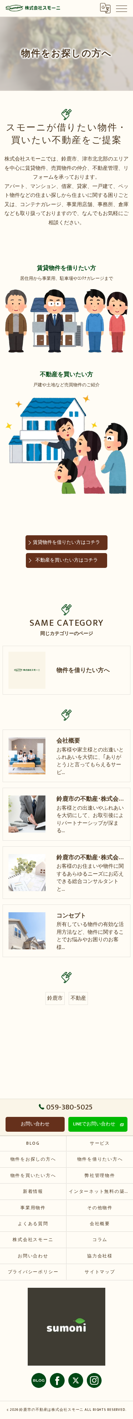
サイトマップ (100, 1272)
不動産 (78, 998)
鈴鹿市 (55, 998)
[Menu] (121, 8)
